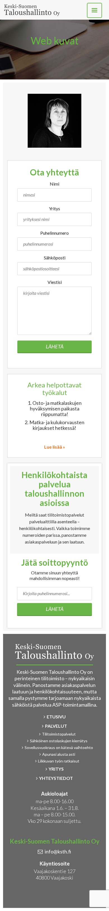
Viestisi (55, 282)
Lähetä (54, 346)
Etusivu (56, 716)
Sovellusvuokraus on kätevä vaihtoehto (59, 747)
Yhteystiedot (56, 778)
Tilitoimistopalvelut (59, 734)
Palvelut (56, 726)
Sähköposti (54, 257)
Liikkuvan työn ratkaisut (58, 761)
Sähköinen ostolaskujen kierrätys (58, 740)
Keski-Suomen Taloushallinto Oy (32, 10)
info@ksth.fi (58, 851)
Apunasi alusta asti (58, 754)
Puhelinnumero (54, 233)
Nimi (54, 183)
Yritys (54, 208)
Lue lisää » (54, 446)
